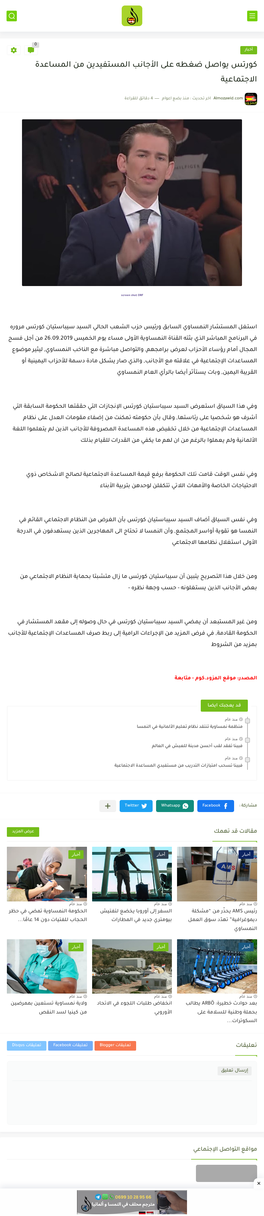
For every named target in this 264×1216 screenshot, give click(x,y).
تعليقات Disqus (26, 1045)
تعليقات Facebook (70, 1045)
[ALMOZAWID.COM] (132, 16)
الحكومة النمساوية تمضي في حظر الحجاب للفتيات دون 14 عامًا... (48, 916)
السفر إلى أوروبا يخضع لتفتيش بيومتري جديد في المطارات (136, 916)
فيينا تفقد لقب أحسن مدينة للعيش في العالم (197, 746)
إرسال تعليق (234, 1070)
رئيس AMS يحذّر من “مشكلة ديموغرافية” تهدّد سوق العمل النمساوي (222, 920)
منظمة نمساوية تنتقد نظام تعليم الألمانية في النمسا (190, 727)
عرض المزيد (23, 832)
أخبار (249, 50)
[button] (215, 806)
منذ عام (231, 719)
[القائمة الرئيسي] (252, 16)
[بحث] (12, 16)
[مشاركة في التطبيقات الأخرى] (107, 806)
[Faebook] (226, 1173)
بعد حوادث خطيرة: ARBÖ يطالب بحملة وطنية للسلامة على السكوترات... (221, 1012)
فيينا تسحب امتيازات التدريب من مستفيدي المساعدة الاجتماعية (178, 766)
